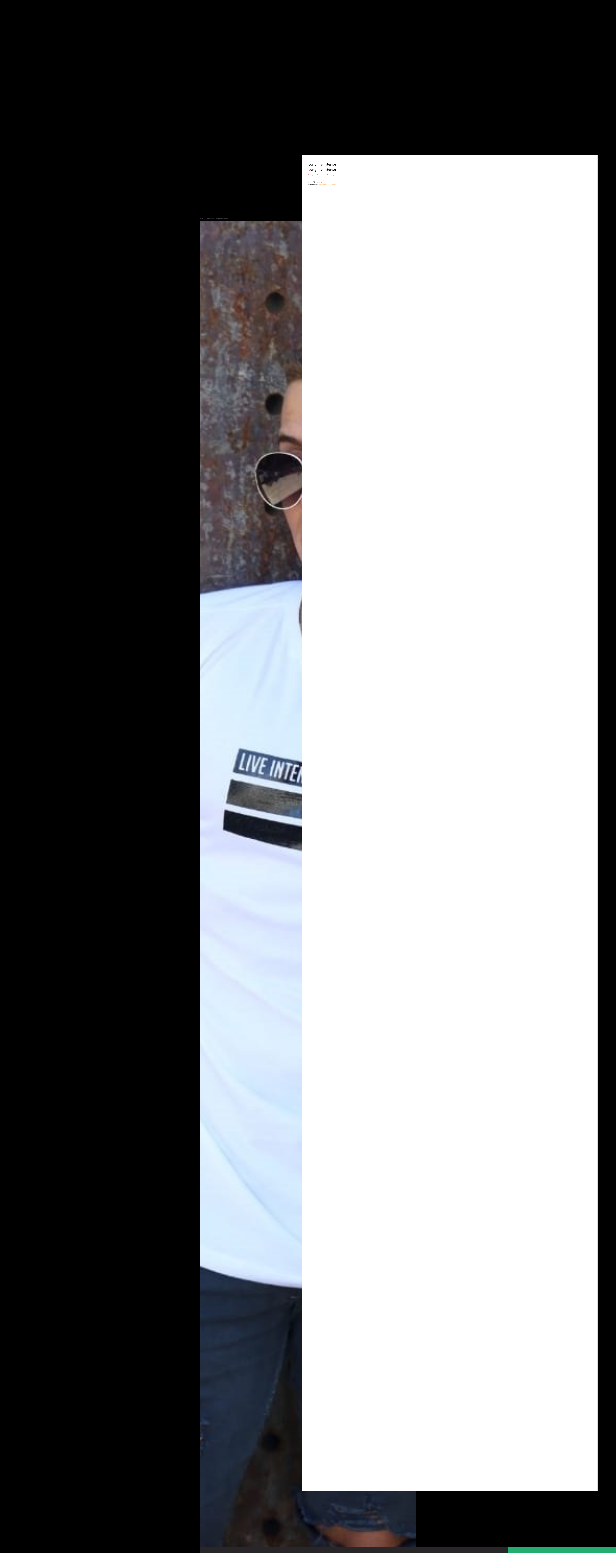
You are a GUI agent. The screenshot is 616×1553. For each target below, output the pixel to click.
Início (202, 218)
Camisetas (210, 218)
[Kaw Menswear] (210, 108)
